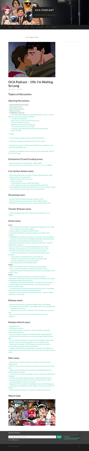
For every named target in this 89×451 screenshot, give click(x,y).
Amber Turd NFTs (16, 130)
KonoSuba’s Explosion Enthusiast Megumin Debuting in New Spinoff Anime (32, 239)
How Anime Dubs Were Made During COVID (23, 262)
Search (59, 436)
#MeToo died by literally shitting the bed (23, 124)
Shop (32, 27)
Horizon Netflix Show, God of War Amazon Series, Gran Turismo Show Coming (32, 187)
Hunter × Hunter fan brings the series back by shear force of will (28, 268)
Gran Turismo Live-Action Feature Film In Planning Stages (27, 189)
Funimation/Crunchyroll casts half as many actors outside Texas (28, 251)
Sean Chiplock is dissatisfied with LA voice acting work (27, 257)
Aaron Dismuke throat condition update (22, 229)
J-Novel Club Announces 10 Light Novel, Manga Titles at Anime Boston (30, 304)
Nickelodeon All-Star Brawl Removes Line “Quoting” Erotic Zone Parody (31, 282)
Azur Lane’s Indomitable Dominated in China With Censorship (27, 276)
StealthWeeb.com (14, 326)
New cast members (16, 181)
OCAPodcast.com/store (16, 328)
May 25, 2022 (11, 89)
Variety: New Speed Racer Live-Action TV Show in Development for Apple (30, 175)
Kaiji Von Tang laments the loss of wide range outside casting (29, 258)
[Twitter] (74, 446)
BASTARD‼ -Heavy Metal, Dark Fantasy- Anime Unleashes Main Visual (30, 203)
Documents (18, 27)
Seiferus (19, 89)
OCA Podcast (44, 10)
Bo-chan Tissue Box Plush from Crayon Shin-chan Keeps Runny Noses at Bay (31, 340)
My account (40, 27)
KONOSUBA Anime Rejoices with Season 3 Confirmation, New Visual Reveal (31, 237)
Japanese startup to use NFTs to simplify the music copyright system (29, 342)
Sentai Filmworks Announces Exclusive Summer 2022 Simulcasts (28, 201)
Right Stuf (12, 316)
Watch (10, 27)
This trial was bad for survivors (20, 122)
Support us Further (14, 110)
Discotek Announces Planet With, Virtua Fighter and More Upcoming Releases (32, 306)
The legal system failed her (19, 118)
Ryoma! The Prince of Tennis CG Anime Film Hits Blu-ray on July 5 (28, 314)
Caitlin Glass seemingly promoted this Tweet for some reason (27, 141)
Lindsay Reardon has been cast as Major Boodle (25, 183)
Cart (47, 27)
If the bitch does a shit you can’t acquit (23, 126)
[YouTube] (71, 446)
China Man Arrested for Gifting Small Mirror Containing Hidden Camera (30, 378)
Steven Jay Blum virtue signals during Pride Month (24, 231)
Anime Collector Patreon (16, 109)
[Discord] (76, 446)
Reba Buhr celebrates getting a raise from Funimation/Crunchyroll (28, 249)
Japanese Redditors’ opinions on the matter (23, 382)
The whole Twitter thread (17, 308)
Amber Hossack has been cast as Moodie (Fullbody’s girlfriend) (29, 185)
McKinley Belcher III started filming (19, 177)
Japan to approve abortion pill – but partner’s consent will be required (29, 390)
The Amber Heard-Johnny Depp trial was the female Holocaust (29, 128)
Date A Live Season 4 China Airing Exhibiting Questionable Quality (28, 247)
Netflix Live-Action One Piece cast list (21, 179)
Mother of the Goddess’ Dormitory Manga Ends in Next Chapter (28, 266)
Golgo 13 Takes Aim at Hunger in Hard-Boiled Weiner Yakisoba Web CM (30, 334)
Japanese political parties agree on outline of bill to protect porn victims (30, 380)
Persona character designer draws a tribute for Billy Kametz (26, 138)
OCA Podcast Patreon (15, 107)
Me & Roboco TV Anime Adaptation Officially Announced (26, 241)
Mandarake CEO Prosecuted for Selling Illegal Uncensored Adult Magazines (31, 384)
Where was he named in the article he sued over (25, 120)
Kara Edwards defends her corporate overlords (25, 261)
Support (26, 27)
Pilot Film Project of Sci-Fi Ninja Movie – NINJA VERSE (25, 163)
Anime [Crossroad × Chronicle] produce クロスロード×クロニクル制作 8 (30, 165)
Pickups (11, 134)
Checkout (54, 27)
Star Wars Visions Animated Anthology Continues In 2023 (26, 199)
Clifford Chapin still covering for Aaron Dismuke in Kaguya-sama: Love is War (32, 227)
